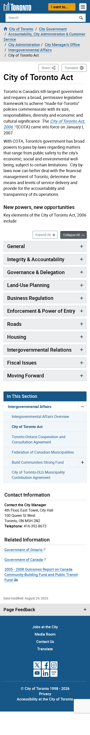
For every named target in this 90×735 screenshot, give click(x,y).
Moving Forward (25, 375)
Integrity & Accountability (35, 259)
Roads (14, 324)
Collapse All (75, 234)
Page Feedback (19, 609)
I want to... (59, 6)
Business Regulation (30, 298)
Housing (16, 336)
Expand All (47, 234)
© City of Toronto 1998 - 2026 (45, 688)
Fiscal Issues (21, 362)
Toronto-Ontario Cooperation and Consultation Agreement (38, 439)
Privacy (45, 693)
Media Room (45, 634)
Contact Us (45, 641)
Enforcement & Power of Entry (41, 310)
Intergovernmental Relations (39, 349)
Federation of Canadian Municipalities (43, 452)
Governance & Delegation (36, 272)
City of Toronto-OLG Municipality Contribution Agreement (38, 475)
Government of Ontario (23, 549)
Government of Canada (23, 559)
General (16, 246)
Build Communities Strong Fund (38, 462)
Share (50, 67)
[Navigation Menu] (83, 7)
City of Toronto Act (27, 426)
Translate (71, 68)
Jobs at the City (45, 626)
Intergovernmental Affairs (29, 406)
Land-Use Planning (28, 285)
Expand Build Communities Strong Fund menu (82, 462)
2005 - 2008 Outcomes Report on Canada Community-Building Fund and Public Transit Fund (41, 574)
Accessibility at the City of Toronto (45, 699)
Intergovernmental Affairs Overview (40, 416)
